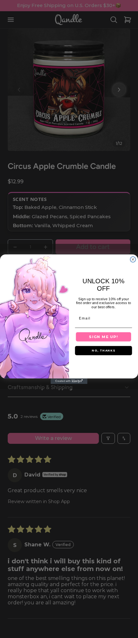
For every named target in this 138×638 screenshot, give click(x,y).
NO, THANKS (103, 350)
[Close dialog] (133, 259)
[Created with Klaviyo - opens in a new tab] (69, 381)
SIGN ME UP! (103, 337)
